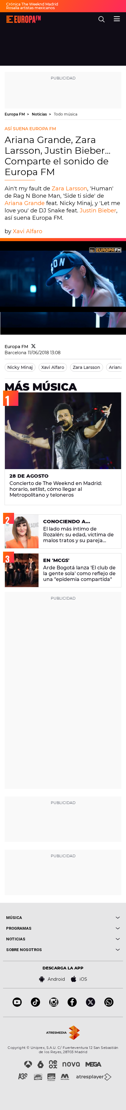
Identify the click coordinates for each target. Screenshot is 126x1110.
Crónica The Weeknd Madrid (32, 4)
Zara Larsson (69, 188)
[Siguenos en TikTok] (35, 1005)
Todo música (65, 114)
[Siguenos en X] (90, 1005)
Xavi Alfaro (27, 231)
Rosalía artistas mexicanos (30, 8)
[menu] (117, 18)
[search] (101, 19)
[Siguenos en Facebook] (72, 1005)
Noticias (40, 114)
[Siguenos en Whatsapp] (108, 1005)
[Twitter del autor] (33, 346)
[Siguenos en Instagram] (53, 1005)
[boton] (91, 917)
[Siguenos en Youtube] (17, 1005)
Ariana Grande (25, 203)
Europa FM (15, 114)
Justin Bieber (98, 210)
